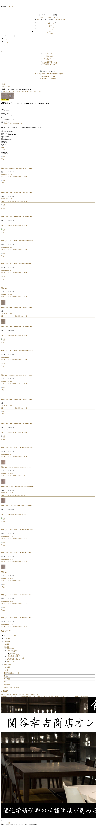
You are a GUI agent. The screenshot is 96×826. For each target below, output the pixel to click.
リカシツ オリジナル (10, 635)
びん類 (6, 644)
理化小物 (7, 667)
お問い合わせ (49, 33)
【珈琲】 (7, 679)
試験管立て (10, 661)
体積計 (6, 670)
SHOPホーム (49, 55)
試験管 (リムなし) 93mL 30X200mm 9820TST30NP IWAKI (16, 617)
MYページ (51, 23)
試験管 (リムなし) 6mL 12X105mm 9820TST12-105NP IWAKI (17, 240)
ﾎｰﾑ (12, 6)
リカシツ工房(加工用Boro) (11, 687)
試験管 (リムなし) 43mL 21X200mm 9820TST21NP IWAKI (16, 572)
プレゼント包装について (37, 696)
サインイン (49, 17)
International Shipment (25, 696)
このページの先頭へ (6, 823)
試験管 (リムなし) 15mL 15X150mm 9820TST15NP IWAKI (16, 467)
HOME (3, 83)
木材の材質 (35, 694)
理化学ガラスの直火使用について (17, 694)
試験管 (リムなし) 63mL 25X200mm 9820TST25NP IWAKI (16, 595)
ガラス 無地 (7, 664)
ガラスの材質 (4, 694)
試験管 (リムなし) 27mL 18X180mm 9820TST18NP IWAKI (16, 552)
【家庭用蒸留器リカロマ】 (11, 673)
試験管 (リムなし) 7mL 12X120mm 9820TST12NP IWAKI (16, 263)
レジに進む (4, 149)
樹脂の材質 (29, 694)
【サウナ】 (7, 676)
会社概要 (49, 61)
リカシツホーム (49, 53)
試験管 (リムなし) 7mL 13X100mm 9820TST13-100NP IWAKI (17, 350)
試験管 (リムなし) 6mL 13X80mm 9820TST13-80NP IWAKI (16, 307)
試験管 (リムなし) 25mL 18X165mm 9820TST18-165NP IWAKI (17, 529)
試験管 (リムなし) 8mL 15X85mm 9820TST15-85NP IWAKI (16, 399)
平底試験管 (10, 648)
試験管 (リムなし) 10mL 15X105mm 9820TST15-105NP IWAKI (17, 447)
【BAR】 (6, 681)
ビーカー (7, 638)
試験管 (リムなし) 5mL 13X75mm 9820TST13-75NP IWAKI (16, 288)
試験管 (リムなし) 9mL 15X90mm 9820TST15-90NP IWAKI (16, 423)
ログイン (39, 19)
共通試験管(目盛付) (12, 656)
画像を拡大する (38, 91)
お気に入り (51, 27)
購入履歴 (51, 25)
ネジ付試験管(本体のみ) (13, 659)
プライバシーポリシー (50, 64)
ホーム (8, 6)
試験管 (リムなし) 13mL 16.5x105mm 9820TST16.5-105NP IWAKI (18, 486)
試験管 (5, 123)
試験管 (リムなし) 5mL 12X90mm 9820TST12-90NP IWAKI (16, 216)
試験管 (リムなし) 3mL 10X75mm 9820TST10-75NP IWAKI (16, 168)
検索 (55, 14)
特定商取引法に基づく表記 (49, 63)
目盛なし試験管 (12, 123)
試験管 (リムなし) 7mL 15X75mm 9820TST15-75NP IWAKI (16, 375)
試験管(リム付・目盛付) (13, 655)
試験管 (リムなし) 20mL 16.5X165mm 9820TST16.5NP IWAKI (17, 505)
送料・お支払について (50, 58)
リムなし (20, 123)
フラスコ (7, 641)
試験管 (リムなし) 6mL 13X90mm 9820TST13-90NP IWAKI (16, 326)
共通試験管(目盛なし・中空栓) (15, 658)
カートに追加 (4, 147)
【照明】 (7, 684)
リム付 (12, 651)
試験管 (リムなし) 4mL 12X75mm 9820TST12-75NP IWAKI (16, 192)
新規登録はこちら (60, 19)
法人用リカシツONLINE (81, 696)
